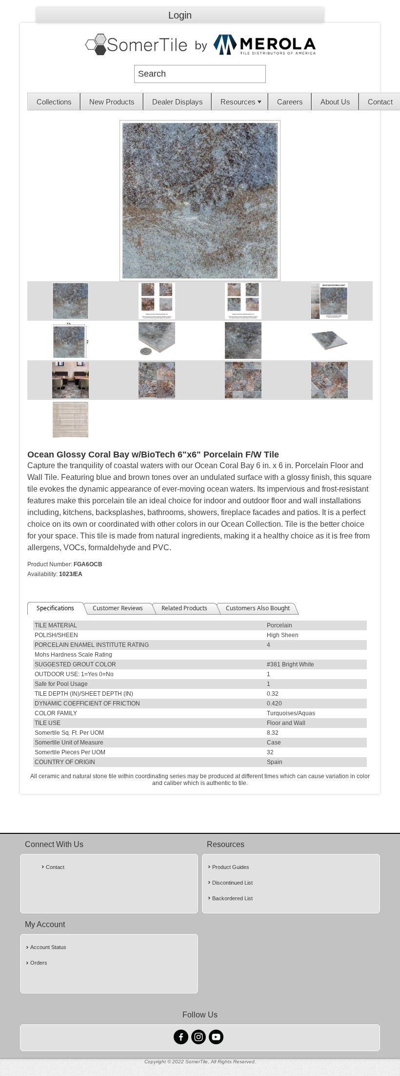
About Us (335, 102)
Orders (38, 963)
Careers (290, 102)
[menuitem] (54, 101)
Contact (55, 867)
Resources (238, 102)
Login (180, 15)
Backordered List (232, 898)
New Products (112, 102)
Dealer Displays (177, 102)
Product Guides (230, 867)
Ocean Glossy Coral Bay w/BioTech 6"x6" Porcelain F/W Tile (153, 454)
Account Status (48, 947)
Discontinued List (232, 883)
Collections (54, 102)
